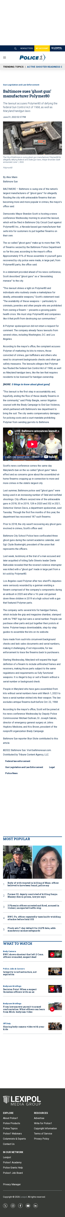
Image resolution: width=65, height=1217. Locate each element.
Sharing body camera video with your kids (23, 1028)
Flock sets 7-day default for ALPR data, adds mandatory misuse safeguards (31, 929)
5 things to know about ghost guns (30, 384)
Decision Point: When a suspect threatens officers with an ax (20, 990)
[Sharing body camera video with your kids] (55, 1026)
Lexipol (23, 1197)
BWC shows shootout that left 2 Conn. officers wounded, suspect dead (23, 955)
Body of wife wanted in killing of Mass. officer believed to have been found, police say (33, 884)
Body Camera (9, 951)
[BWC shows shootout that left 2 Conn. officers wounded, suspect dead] (55, 954)
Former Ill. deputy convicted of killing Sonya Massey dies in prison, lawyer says (32, 895)
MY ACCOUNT (42, 48)
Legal (52, 767)
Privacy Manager (12, 1184)
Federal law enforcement (17, 761)
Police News (11, 773)
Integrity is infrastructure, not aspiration (20, 973)
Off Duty (7, 1023)
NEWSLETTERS (26, 48)
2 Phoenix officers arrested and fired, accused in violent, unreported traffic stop (33, 907)
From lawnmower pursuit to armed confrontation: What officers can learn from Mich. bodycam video (24, 1009)
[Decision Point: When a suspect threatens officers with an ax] (55, 989)
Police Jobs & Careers (14, 969)
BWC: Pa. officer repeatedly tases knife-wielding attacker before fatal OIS (34, 918)
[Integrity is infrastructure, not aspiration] (55, 971)
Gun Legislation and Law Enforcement (21, 85)
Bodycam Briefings (12, 986)
